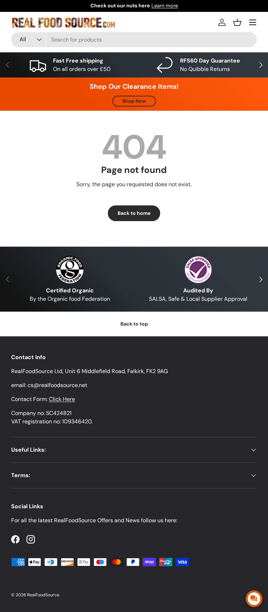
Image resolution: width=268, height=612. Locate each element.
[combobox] (134, 39)
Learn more (164, 5)
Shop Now (134, 101)
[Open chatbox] (254, 598)
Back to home (134, 213)
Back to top (134, 324)
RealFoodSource (43, 595)
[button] (237, 22)
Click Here (62, 399)
